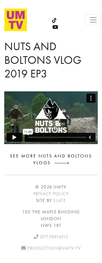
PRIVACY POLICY (51, 194)
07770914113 (53, 237)
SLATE (59, 200)
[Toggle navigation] (93, 20)
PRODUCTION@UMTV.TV (53, 248)
